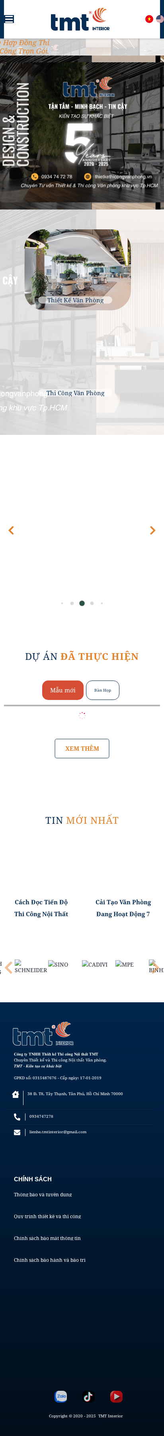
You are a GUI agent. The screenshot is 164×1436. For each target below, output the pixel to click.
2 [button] (72, 603)
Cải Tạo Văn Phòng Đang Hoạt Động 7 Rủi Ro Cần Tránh (123, 909)
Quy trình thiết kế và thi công (47, 1217)
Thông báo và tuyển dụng (43, 1195)
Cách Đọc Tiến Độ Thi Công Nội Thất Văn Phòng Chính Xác (41, 909)
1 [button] (62, 603)
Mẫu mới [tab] (63, 690)
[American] (160, 19)
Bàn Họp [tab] (102, 690)
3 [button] (82, 603)
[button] (153, 530)
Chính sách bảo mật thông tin (47, 1238)
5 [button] (102, 603)
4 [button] (92, 603)
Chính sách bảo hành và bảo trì (50, 1260)
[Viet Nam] (149, 19)
